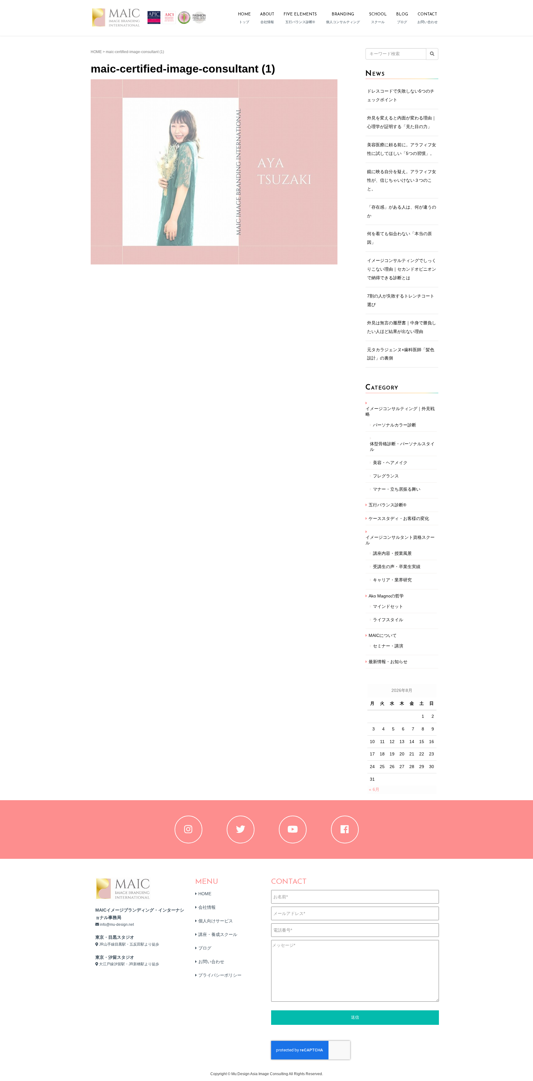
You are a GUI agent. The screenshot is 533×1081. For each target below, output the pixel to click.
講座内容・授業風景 (392, 553)
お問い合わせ (211, 961)
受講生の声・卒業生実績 (396, 566)
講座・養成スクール (217, 934)
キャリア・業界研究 (392, 579)
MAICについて (383, 635)
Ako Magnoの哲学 (386, 595)
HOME (96, 52)
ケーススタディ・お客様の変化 (399, 518)
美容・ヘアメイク (390, 462)
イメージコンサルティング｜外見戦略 (400, 411)
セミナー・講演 (388, 645)
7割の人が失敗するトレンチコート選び (400, 300)
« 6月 (374, 789)
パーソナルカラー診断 (394, 424)
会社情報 (207, 907)
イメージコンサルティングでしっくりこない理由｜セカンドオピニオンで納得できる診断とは (401, 269)
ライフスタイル (388, 619)
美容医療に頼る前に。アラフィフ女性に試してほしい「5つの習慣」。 (401, 149)
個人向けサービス (215, 920)
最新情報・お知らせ (388, 661)
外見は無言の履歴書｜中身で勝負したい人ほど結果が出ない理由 (401, 327)
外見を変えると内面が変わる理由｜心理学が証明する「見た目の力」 (401, 122)
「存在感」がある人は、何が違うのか (401, 211)
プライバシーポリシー (220, 975)
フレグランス (386, 475)
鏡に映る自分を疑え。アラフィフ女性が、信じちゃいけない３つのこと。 (401, 180)
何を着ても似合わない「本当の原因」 (399, 238)
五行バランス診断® (387, 504)
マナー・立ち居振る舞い (396, 489)
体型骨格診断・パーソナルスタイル (402, 446)
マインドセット (388, 606)
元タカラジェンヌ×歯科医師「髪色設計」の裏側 (400, 354)
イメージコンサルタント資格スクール (400, 540)
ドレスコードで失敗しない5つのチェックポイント (400, 95)
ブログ (204, 948)
